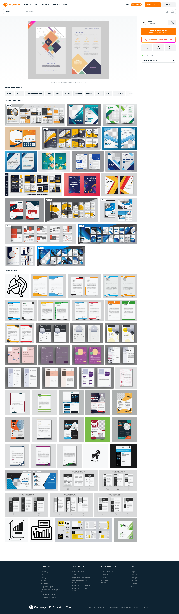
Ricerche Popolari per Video (79, 589)
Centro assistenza (107, 572)
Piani (128, 5)
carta (108, 93)
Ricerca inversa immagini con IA (51, 591)
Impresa (44, 581)
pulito (58, 93)
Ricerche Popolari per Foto (81, 585)
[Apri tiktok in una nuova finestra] (63, 607)
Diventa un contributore (105, 581)
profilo (19, 93)
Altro (132, 587)
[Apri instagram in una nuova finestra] (53, 607)
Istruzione (44, 584)
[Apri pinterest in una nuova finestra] (60, 607)
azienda (9, 93)
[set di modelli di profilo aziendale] (88, 161)
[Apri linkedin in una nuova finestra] (57, 607)
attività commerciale (34, 93)
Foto (35, 5)
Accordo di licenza (78, 572)
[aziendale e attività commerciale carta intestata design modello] (44, 402)
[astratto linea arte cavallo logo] (17, 286)
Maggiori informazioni (150, 60)
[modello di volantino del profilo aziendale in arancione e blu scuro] (22, 138)
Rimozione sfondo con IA (49, 595)
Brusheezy (44, 572)
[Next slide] (134, 93)
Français (134, 584)
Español (134, 575)
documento (119, 93)
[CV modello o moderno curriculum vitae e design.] (123, 456)
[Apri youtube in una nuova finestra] (70, 607)
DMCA (74, 575)
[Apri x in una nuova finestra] (67, 607)
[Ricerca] (167, 11)
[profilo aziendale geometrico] (119, 184)
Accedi (168, 5)
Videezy (43, 578)
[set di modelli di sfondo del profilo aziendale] (54, 161)
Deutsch (134, 581)
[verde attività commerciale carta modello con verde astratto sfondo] (125, 530)
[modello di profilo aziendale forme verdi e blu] (120, 115)
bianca (49, 93)
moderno (78, 93)
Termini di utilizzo (113, 607)
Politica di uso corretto (141, 607)
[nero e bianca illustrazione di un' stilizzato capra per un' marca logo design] (95, 456)
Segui (172, 24)
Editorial (55, 5)
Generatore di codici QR (49, 598)
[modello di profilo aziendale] (84, 115)
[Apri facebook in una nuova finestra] (50, 607)
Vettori (26, 5)
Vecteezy (44, 575)
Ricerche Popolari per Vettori (79, 581)
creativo (89, 93)
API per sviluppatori (48, 587)
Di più (65, 5)
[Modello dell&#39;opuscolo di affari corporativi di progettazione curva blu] (118, 210)
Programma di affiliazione (81, 578)
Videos (44, 5)
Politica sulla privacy (126, 607)
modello (68, 93)
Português (134, 578)
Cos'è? (159, 55)
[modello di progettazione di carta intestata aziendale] (126, 378)
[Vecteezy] (11, 5)
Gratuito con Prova (158, 31)
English (133, 572)
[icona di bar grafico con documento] (41, 530)
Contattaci (104, 575)
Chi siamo (104, 578)
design (99, 93)
